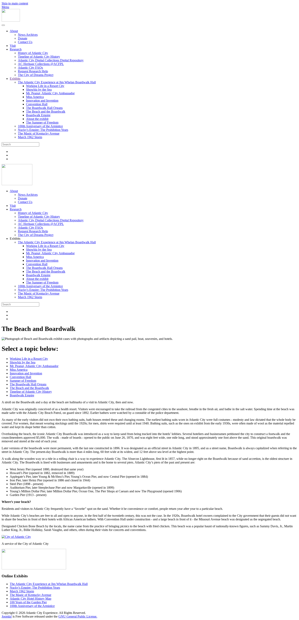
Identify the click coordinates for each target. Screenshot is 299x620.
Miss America (35, 97)
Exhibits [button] (15, 238)
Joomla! (7, 616)
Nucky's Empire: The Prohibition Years (43, 130)
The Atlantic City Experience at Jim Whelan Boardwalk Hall (57, 82)
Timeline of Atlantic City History (39, 56)
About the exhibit (37, 119)
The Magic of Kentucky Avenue (38, 133)
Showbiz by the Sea (39, 89)
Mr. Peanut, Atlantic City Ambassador (50, 93)
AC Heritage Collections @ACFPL (41, 64)
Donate (22, 38)
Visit (13, 45)
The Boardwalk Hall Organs (44, 108)
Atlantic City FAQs (30, 67)
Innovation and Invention (42, 100)
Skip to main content (15, 3)
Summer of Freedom (23, 380)
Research (16, 49)
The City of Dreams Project (35, 75)
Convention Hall (36, 104)
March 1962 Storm (30, 137)
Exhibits (15, 78)
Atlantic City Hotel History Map (30, 598)
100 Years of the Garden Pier (28, 602)
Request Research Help (33, 71)
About (14, 31)
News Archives (28, 34)
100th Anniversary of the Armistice (40, 126)
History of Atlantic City (33, 53)
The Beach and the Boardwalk (45, 111)
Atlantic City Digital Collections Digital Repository (51, 60)
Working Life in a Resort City (45, 86)
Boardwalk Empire (38, 115)
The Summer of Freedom (42, 122)
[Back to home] (11, 20)
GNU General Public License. (77, 616)
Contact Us (25, 42)
